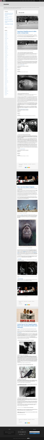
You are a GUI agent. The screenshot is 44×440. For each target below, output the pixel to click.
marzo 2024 (6, 42)
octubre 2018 (6, 70)
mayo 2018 (6, 74)
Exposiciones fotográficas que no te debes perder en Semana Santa (26, 32)
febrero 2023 (6, 52)
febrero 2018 (6, 78)
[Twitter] (26, 167)
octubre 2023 (6, 47)
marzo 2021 (6, 60)
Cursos (25, 0)
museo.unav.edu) (22, 64)
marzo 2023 (6, 51)
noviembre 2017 (6, 80)
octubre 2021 (6, 57)
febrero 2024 (6, 43)
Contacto (43, 0)
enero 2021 (6, 61)
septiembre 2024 (6, 38)
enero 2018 (6, 79)
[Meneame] (28, 167)
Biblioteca (40, 0)
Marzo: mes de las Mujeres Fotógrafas (25, 187)
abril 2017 (6, 84)
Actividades (23, 0)
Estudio (31, 0)
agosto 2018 (6, 71)
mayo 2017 (6, 83)
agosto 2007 (6, 89)
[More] (29, 167)
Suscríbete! (34, 433)
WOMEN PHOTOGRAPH (20, 278)
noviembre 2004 (6, 93)
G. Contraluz (28, 0)
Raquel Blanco (26, 301)
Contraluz (34, 0)
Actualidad (37, 0)
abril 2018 (6, 75)
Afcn (20, 0)
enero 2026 (6, 33)
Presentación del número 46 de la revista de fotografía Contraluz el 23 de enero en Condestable (9, 22)
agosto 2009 (6, 88)
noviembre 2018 (6, 69)
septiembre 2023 (6, 48)
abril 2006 (6, 92)
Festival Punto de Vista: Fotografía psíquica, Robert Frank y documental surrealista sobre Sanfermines (27, 325)
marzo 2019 (6, 65)
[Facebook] (25, 167)
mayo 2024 (6, 39)
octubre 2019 (6, 62)
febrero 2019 (6, 66)
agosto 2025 (6, 34)
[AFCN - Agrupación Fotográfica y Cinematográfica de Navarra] (3, 1)
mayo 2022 (6, 56)
